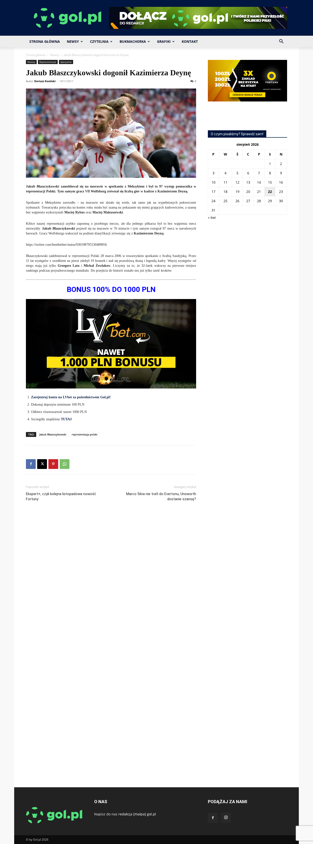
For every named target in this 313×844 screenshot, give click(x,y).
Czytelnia (99, 41)
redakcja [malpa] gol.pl (137, 814)
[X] (42, 464)
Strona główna (35, 55)
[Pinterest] (53, 464)
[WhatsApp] (64, 464)
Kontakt (190, 41)
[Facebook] (31, 464)
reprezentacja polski (84, 434)
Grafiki (164, 41)
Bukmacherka (133, 41)
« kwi (212, 217)
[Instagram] (226, 817)
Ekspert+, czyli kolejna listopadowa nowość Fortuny (61, 496)
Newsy (73, 41)
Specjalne (66, 62)
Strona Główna (44, 41)
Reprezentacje (47, 62)
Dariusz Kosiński (45, 81)
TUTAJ (66, 419)
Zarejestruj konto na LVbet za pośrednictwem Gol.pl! (71, 397)
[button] (281, 42)
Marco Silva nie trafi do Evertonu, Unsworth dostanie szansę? (161, 496)
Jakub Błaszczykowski (52, 434)
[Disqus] (111, 578)
